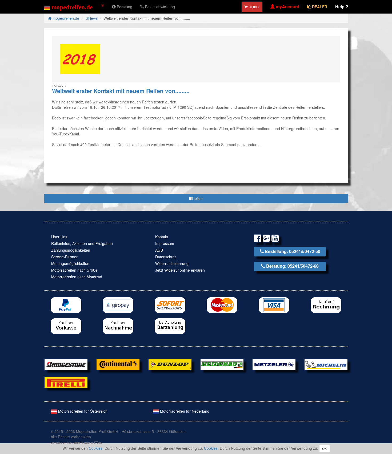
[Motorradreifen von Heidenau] (222, 364)
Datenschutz (165, 256)
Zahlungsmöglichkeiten (70, 250)
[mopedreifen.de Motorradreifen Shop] (74, 6)
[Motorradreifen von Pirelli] (66, 381)
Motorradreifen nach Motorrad (76, 276)
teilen (198, 198)
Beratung (124, 6)
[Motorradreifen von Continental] (118, 364)
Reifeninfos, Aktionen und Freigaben (82, 243)
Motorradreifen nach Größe (74, 270)
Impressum (164, 243)
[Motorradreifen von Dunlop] (170, 364)
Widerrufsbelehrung (172, 263)
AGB (159, 250)
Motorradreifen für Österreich (82, 411)
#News (92, 18)
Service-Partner (64, 256)
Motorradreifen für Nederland (184, 411)
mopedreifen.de (65, 18)
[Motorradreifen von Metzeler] (274, 364)
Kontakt (161, 236)
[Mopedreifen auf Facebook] (257, 239)
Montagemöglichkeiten (70, 263)
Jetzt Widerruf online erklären (180, 270)
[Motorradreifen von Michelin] (326, 364)
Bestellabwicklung (159, 6)
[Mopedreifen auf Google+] (266, 239)
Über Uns (59, 236)
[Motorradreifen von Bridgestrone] (66, 364)
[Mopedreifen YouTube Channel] (275, 239)
